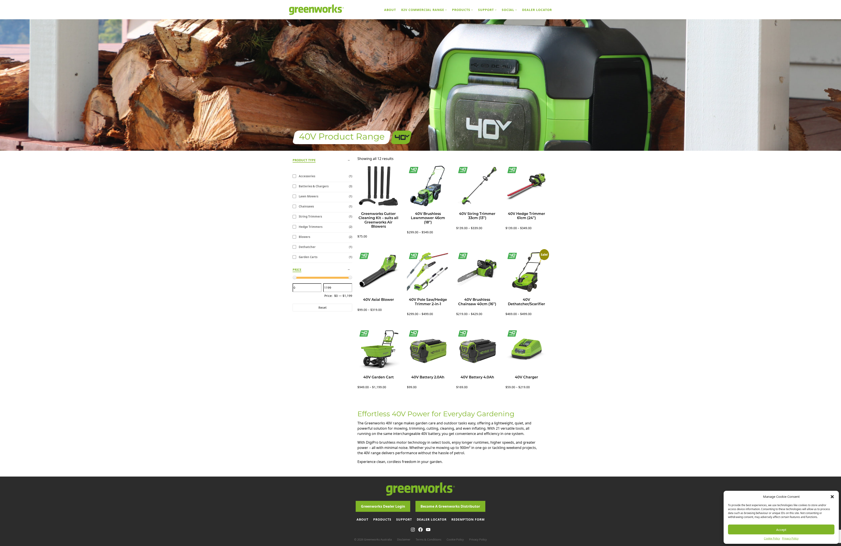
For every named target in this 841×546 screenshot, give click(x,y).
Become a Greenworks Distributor (450, 506)
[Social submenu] (516, 10)
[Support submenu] (495, 10)
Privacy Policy (790, 538)
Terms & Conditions (428, 539)
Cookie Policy (772, 538)
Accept (781, 529)
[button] (832, 496)
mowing (400, 428)
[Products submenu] (472, 10)
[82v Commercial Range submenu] (446, 10)
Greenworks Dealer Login (383, 506)
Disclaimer (403, 539)
